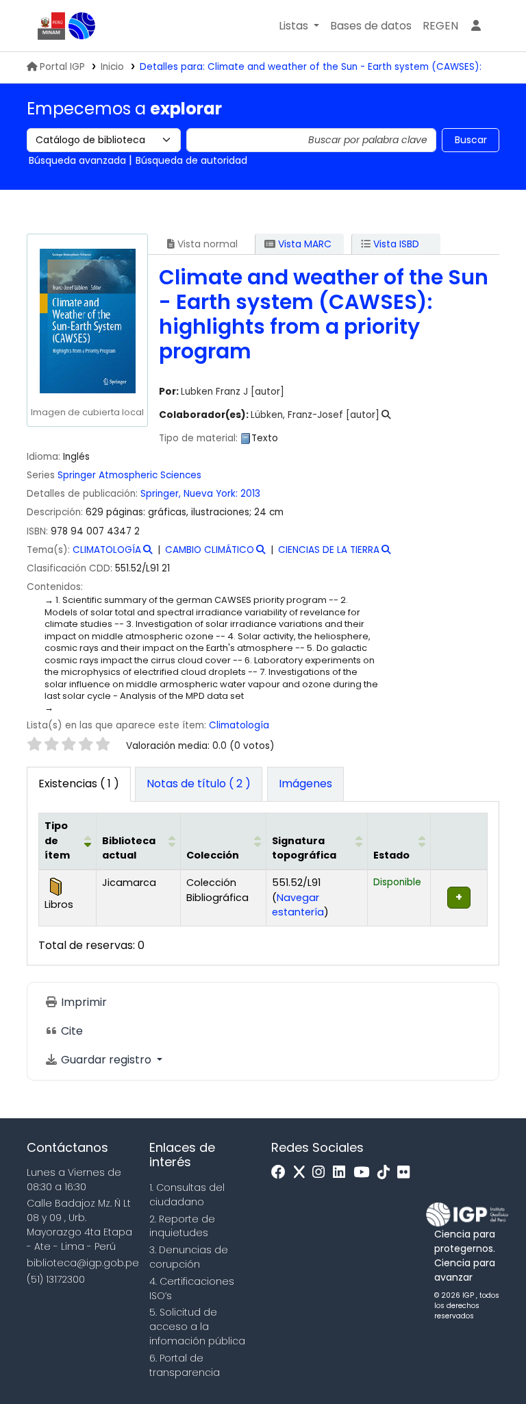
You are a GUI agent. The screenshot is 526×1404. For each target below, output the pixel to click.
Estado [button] (391, 855)
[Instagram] (321, 1173)
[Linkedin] (342, 1173)
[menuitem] (440, 26)
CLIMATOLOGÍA (107, 549)
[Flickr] (406, 1173)
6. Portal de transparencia (184, 1365)
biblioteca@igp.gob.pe (83, 1263)
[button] (299, 26)
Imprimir (82, 1002)
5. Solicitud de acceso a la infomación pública (197, 1326)
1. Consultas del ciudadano (187, 1195)
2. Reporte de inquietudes (182, 1226)
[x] (303, 1173)
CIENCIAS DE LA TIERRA (328, 549)
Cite (70, 1031)
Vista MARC (303, 244)
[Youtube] (364, 1173)
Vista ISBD (395, 244)
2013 (250, 493)
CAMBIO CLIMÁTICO (209, 549)
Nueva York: (211, 493)
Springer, (160, 493)
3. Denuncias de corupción (188, 1257)
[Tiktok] (387, 1173)
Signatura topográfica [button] (304, 848)
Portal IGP (62, 66)
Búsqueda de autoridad (191, 160)
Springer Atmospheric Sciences (129, 475)
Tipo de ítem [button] (57, 840)
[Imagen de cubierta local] (87, 320)
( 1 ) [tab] (78, 783)
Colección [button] (212, 855)
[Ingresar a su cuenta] (476, 26)
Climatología (239, 725)
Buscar (471, 140)
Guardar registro (106, 1060)
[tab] (198, 784)
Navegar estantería (298, 905)
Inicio (112, 66)
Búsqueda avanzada (77, 160)
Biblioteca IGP (82, 26)
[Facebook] (281, 1173)
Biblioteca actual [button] (128, 848)
